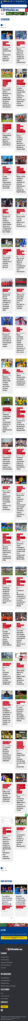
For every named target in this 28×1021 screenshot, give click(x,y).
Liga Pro (9, 906)
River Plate (19, 491)
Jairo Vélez (19, 626)
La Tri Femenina (4, 998)
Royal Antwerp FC (20, 168)
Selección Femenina (20, 746)
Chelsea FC (22, 488)
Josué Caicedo (5, 212)
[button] (26, 10)
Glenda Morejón (20, 371)
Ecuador (4, 43)
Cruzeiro (18, 254)
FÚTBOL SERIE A (5, 957)
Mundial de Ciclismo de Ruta (20, 131)
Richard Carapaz (20, 126)
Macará (23, 43)
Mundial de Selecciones (19, 412)
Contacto (4, 1006)
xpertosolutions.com (9, 1019)
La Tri (2, 993)
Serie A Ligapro (5, 906)
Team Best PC (5, 290)
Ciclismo (18, 80)
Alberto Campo (5, 170)
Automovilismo (5, 42)
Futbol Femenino (20, 743)
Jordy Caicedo (19, 329)
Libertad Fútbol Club (6, 907)
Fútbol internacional (6, 168)
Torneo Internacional (20, 416)
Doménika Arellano (6, 45)
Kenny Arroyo (19, 252)
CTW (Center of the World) (6, 626)
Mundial (18, 409)
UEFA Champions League (20, 788)
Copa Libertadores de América (7, 81)
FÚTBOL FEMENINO (6, 965)
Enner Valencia (5, 329)
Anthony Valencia (20, 170)
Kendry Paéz (19, 489)
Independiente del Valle (6, 128)
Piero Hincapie (19, 791)
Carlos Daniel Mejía (20, 665)
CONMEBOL (19, 43)
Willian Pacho (19, 792)
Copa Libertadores (5, 977)
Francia (9, 704)
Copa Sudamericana (20, 42)
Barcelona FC (5, 209)
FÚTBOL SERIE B (5, 959)
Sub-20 (18, 748)
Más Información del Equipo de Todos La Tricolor (14, 938)
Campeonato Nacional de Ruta (7, 453)
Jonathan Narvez (20, 81)
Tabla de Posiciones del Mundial (8, 986)
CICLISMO (3, 967)
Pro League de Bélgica (19, 172)
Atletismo (4, 408)
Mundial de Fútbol (5, 983)
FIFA (10, 663)
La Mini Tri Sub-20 (5, 996)
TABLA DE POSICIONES (6, 962)
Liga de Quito (5, 82)
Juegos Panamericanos (5, 410)
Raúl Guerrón (5, 787)
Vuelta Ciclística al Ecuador (20, 84)
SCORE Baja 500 (6, 627)
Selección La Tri (20, 408)
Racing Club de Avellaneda (5, 172)
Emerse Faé (5, 704)
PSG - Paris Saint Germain (20, 785)
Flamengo (22, 254)
